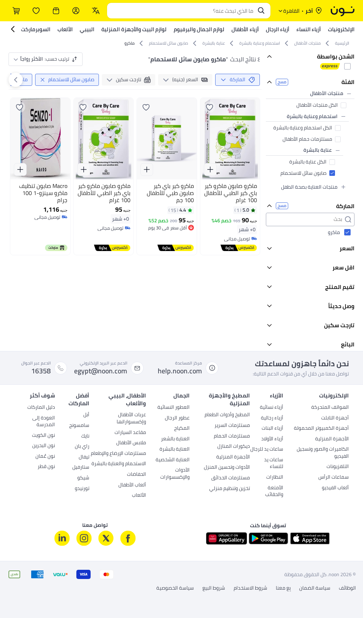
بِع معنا (283, 588)
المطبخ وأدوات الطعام (227, 415)
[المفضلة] (36, 10)
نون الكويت (43, 436)
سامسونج (79, 426)
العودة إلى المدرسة (43, 421)
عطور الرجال (177, 418)
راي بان (82, 447)
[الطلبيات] (56, 10)
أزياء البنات (272, 429)
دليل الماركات (41, 408)
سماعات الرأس (333, 477)
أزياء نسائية (271, 408)
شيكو (83, 478)
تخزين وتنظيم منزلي (229, 489)
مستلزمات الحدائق (230, 478)
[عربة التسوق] (16, 10)
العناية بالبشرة (175, 449)
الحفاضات (136, 475)
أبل (86, 415)
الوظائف (347, 588)
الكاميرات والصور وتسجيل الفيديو (323, 453)
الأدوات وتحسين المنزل (227, 468)
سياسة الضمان (314, 588)
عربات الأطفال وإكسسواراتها (131, 418)
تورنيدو (82, 489)
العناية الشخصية (173, 460)
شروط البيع (213, 588)
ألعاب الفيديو (335, 488)
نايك (85, 436)
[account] (76, 10)
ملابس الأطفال (131, 443)
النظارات (274, 477)
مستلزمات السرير (232, 426)
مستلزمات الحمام (232, 436)
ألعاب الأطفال (132, 485)
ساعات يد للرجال (266, 449)
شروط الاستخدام (250, 588)
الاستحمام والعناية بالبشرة (118, 464)
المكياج (182, 429)
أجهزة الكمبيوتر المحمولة (321, 429)
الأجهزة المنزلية (332, 439)
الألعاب (139, 496)
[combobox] (181, 10)
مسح (282, 82)
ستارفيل (80, 468)
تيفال (84, 457)
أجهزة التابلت (335, 418)
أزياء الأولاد (272, 439)
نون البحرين (43, 446)
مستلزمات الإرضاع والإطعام (118, 454)
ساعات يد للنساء (273, 463)
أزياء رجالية (272, 418)
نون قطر (46, 467)
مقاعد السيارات (130, 433)
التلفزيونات (337, 467)
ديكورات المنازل (233, 447)
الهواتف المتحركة (330, 408)
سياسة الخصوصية (175, 588)
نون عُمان (45, 457)
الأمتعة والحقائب (274, 491)
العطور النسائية (173, 408)
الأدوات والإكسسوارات (175, 474)
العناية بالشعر (175, 439)
